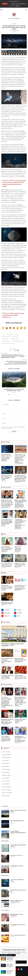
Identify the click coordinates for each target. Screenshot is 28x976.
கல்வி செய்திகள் (5, 763)
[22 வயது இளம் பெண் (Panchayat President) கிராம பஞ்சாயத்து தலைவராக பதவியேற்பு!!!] (5, 928)
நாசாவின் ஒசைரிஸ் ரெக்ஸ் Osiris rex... (17, 821)
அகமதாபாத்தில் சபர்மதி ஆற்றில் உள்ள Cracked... (18, 845)
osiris (3, 334)
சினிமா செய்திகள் (6, 769)
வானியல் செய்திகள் (6, 787)
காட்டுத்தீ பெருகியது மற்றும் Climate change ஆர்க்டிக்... (10, 958)
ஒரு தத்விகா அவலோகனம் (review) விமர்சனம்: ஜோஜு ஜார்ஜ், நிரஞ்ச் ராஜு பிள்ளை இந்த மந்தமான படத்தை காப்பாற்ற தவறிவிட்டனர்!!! (20, 478)
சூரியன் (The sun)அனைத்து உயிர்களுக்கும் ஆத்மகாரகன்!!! (18, 549)
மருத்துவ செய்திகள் (6, 775)
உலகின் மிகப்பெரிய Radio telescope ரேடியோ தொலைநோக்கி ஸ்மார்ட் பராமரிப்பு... (14, 389)
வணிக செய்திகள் (6, 784)
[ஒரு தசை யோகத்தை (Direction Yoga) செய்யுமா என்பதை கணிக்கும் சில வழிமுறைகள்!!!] (7, 541)
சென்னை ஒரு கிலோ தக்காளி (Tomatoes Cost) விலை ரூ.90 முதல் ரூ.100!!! (20, 677)
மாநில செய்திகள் (5, 778)
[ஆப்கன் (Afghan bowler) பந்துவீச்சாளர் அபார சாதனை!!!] (21, 714)
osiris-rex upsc (15, 336)
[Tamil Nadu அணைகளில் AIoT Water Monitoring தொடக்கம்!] (5, 883)
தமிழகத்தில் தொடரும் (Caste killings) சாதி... (16, 915)
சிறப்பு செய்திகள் (5, 766)
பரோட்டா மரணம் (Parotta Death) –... (18, 935)
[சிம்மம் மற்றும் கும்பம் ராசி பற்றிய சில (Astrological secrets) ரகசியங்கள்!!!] (7, 558)
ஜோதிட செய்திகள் (6, 795)
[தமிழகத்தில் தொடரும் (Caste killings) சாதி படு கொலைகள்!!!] (5, 917)
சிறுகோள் (8, 57)
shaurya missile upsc (6, 341)
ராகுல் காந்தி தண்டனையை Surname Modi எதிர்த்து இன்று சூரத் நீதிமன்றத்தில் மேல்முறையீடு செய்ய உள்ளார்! (7, 522)
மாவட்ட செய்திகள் (6, 781)
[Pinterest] (14, 5)
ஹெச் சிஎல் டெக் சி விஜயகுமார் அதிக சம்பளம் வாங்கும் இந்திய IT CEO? (12, 644)
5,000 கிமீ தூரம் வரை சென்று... (17, 865)
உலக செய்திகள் (14, 23)
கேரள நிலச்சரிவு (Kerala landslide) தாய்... (18, 890)
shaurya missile (5, 339)
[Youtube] (16, 5)
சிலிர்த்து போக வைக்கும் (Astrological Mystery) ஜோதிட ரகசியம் (20, 565)
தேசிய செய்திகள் (5, 772)
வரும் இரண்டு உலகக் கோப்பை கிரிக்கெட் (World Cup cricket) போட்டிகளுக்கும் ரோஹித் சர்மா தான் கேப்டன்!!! (20, 739)
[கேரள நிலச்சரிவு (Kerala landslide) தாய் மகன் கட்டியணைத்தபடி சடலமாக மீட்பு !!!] (5, 893)
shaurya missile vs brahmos (18, 341)
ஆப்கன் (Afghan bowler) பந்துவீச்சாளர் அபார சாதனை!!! (20, 721)
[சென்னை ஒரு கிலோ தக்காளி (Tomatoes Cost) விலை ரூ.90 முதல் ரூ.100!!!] (21, 670)
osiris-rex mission (5, 336)
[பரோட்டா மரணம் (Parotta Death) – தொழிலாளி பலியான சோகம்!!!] (5, 938)
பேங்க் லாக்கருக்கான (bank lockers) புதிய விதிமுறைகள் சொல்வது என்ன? (7, 660)
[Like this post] (11, 350)
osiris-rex (17, 334)
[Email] (18, 5)
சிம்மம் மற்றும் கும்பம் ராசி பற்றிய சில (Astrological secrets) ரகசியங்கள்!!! (6, 565)
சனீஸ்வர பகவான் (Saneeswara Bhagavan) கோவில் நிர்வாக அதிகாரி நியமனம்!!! (7, 587)
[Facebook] (9, 5)
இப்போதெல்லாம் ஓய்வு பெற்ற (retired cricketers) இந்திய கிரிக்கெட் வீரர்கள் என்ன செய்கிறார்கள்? (7, 721)
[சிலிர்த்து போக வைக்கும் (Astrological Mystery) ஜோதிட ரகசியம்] (21, 558)
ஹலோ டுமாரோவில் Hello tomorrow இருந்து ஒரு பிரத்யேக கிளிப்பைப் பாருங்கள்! (6, 477)
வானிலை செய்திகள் (6, 789)
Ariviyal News (16, 30)
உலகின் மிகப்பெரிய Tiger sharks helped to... (10, 972)
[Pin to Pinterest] (16, 350)
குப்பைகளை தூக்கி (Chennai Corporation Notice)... (16, 901)
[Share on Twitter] (15, 350)
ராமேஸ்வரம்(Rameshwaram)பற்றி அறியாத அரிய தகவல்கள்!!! (7, 603)
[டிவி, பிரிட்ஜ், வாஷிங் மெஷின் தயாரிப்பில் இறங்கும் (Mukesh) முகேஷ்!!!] (7, 670)
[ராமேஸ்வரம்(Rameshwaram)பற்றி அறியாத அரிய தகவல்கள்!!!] (7, 597)
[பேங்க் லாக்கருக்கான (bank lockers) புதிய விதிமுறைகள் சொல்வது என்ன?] (7, 653)
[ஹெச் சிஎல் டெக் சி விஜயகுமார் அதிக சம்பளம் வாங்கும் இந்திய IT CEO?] (14, 633)
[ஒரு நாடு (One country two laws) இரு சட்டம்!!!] (5, 859)
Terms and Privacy (22, 974)
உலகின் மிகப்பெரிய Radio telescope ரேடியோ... (18, 811)
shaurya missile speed (15, 339)
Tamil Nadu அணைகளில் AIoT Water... (17, 880)
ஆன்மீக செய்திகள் (6, 757)
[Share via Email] (18, 350)
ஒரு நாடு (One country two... (16, 855)
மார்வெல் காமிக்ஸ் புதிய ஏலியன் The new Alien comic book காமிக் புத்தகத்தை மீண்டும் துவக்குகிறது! (6, 457)
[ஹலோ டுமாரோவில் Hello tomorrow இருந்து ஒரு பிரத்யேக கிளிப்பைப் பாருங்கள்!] (7, 470)
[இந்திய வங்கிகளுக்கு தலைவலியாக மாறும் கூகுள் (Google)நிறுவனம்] (21, 653)
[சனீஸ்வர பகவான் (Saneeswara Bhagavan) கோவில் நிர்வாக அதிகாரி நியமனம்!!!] (7, 580)
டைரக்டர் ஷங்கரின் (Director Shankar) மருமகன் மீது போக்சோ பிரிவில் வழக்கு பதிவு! (6, 738)
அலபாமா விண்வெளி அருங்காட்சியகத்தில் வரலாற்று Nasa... (18, 832)
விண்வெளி (14, 79)
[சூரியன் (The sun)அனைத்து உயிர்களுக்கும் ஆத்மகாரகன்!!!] (21, 541)
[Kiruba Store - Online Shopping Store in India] (14, 51)
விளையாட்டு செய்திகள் (7, 792)
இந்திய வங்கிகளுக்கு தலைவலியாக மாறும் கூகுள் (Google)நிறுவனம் (20, 660)
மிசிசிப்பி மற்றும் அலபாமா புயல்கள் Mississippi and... (10, 965)
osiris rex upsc (10, 334)
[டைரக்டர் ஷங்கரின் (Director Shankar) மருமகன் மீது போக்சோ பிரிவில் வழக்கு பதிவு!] (7, 731)
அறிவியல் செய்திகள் (6, 754)
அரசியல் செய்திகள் (6, 751)
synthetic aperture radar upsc (8, 343)
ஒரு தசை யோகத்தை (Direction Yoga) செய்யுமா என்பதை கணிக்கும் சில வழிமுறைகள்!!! (7, 549)
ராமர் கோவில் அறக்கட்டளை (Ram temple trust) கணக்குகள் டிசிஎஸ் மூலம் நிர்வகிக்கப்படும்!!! (20, 587)
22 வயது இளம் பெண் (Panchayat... (18, 924)
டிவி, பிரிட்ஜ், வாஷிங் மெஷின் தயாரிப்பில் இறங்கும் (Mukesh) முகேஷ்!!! (7, 677)
